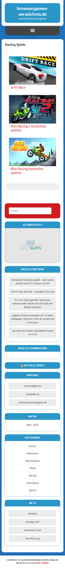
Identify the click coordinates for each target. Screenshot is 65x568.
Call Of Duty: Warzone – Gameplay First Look (32, 291)
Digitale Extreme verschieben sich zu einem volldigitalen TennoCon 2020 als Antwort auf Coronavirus (32, 319)
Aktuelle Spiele (34, 365)
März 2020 (32, 424)
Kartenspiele (32, 460)
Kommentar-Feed (32, 530)
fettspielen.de (32, 394)
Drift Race (18, 87)
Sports (32, 490)
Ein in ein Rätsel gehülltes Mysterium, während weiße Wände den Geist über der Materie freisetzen (32, 303)
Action (32, 446)
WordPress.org (32, 538)
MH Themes (43, 563)
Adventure (32, 453)
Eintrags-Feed (32, 522)
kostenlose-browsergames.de (33, 402)
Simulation (32, 483)
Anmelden (32, 513)
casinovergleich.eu (32, 386)
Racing (32, 475)
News (33, 468)
